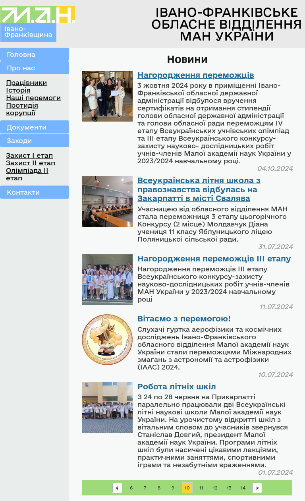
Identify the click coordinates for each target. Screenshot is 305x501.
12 (215, 487)
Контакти (23, 192)
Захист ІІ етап (30, 162)
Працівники (26, 82)
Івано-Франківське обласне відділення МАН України (226, 24)
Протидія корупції (22, 108)
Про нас (21, 68)
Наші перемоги (33, 97)
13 (229, 487)
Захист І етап (29, 155)
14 (243, 487)
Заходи (19, 140)
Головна (21, 54)
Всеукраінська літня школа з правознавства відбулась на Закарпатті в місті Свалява (199, 189)
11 (201, 487)
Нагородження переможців (195, 74)
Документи (26, 127)
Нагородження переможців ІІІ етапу (214, 258)
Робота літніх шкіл (176, 386)
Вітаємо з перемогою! (184, 318)
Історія (18, 90)
